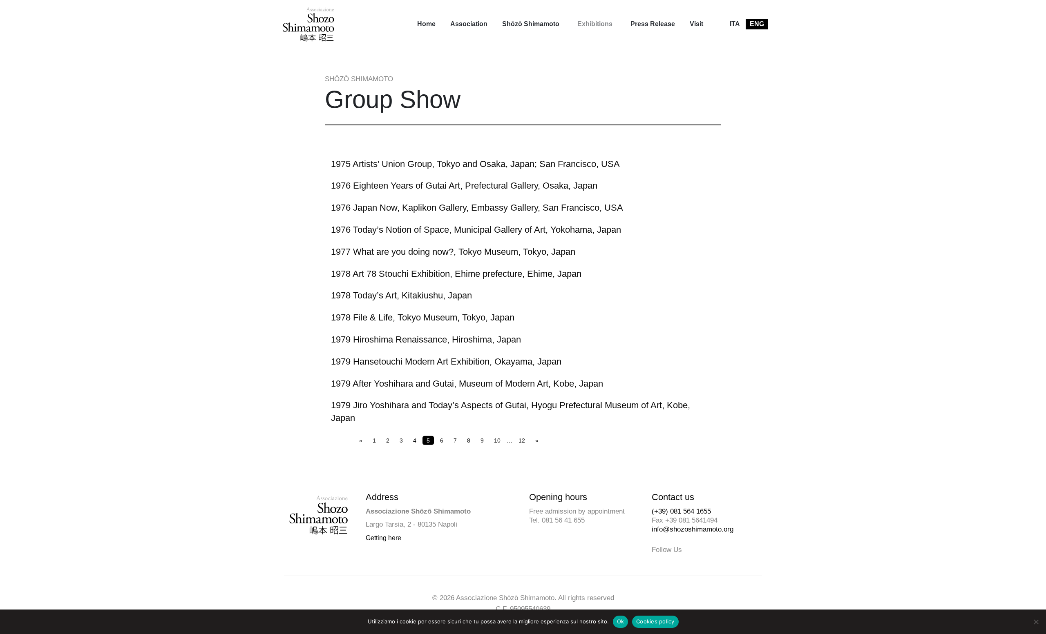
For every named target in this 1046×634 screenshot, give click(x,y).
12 (522, 440)
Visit (696, 23)
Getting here (383, 537)
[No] (1036, 622)
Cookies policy (655, 621)
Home (426, 23)
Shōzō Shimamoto (530, 23)
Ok (620, 621)
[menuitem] (426, 24)
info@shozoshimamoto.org (692, 529)
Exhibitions (594, 23)
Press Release (652, 23)
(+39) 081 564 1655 (681, 511)
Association (468, 23)
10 (497, 440)
